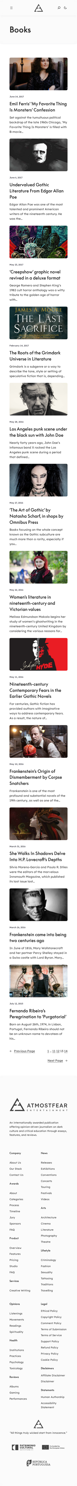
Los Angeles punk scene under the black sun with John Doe (38, 432)
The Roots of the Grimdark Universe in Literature (34, 356)
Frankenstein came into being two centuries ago (37, 937)
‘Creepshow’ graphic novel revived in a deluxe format (35, 275)
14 (66, 1051)
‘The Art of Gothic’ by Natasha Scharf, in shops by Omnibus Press (36, 516)
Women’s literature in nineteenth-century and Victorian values (32, 603)
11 (53, 1051)
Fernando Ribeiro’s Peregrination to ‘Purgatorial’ (37, 1014)
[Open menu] (11, 8)
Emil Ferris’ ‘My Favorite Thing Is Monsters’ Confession (38, 107)
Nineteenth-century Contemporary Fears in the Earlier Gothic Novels (35, 690)
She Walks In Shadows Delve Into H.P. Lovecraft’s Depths (37, 856)
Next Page (58, 1060)
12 (57, 1051)
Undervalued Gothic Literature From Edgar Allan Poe (36, 191)
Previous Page (22, 1051)
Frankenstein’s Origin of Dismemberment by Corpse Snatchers (35, 777)
